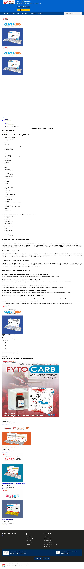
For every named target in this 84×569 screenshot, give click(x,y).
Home (6, 122)
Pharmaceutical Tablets (48, 538)
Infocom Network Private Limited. (21, 565)
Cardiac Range (46, 536)
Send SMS (47, 558)
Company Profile (15, 13)
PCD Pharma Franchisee (9, 125)
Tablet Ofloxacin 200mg (7, 519)
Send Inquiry (24, 10)
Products (6, 123)
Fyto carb (4, 419)
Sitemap (28, 544)
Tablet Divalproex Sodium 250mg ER (10, 447)
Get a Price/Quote (5, 132)
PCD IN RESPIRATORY (47, 542)
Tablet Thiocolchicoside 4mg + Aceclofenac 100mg (13, 483)
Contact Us (40, 13)
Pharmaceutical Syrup (48, 540)
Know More (32, 13)
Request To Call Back (6, 120)
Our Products (25, 13)
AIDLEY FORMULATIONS (28, 2)
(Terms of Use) (26, 563)
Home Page (6, 13)
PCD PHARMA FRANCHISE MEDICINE (50, 544)
